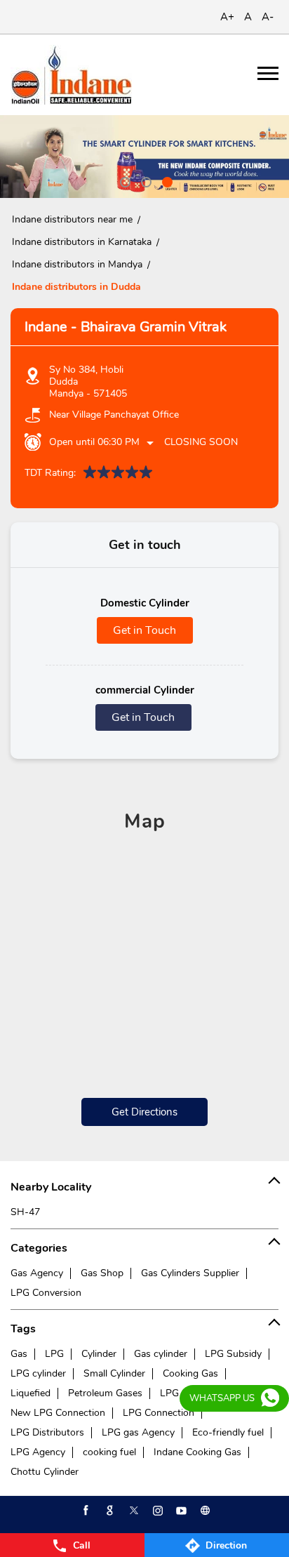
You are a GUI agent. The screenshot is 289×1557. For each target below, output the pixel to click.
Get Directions (144, 1112)
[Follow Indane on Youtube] (180, 1510)
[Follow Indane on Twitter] (132, 1510)
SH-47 (25, 1212)
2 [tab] (144, 180)
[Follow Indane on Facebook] (84, 1510)
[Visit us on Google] (108, 1510)
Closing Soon (201, 442)
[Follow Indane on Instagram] (156, 1510)
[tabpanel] (144, 156)
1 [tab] (123, 180)
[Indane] (71, 75)
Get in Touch (144, 630)
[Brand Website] (204, 1510)
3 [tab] (165, 180)
